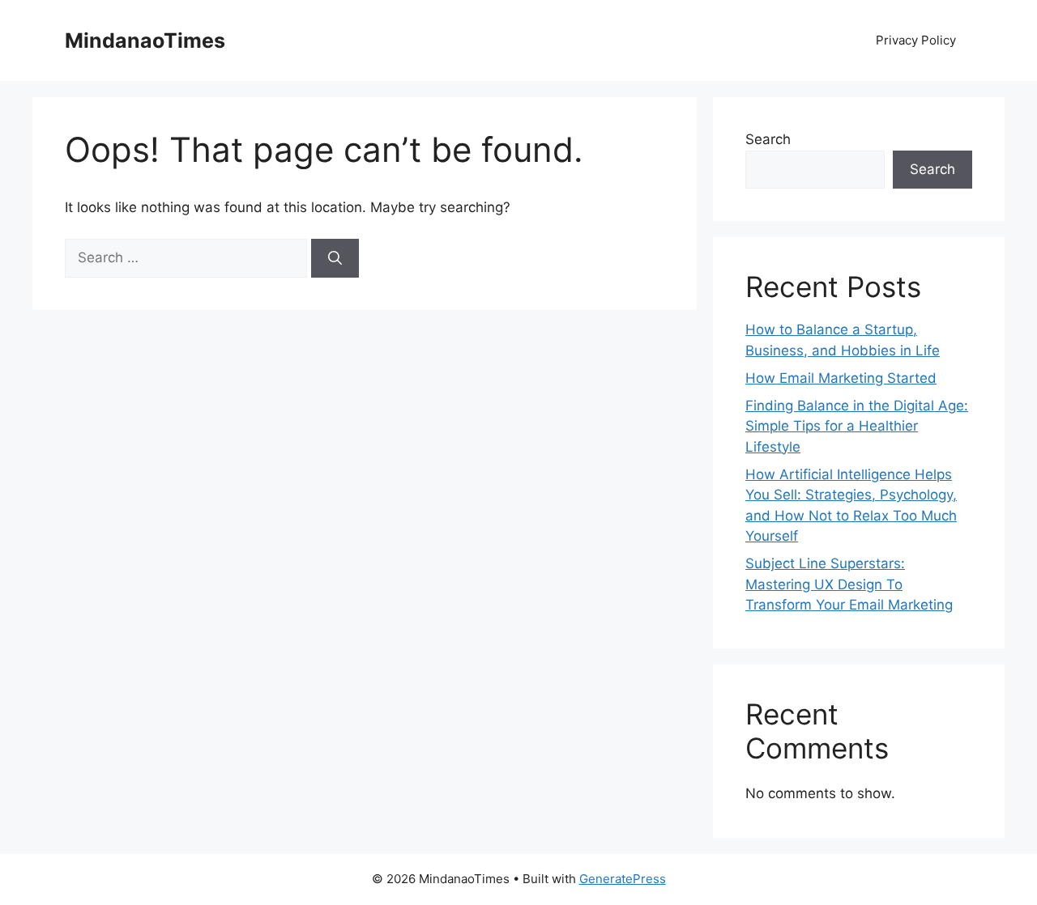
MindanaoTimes (145, 40)
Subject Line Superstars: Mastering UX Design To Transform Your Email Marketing (849, 584)
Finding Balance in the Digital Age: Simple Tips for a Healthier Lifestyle (856, 426)
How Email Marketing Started (841, 378)
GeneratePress (622, 878)
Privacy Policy (916, 40)
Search (768, 139)
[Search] (335, 258)
